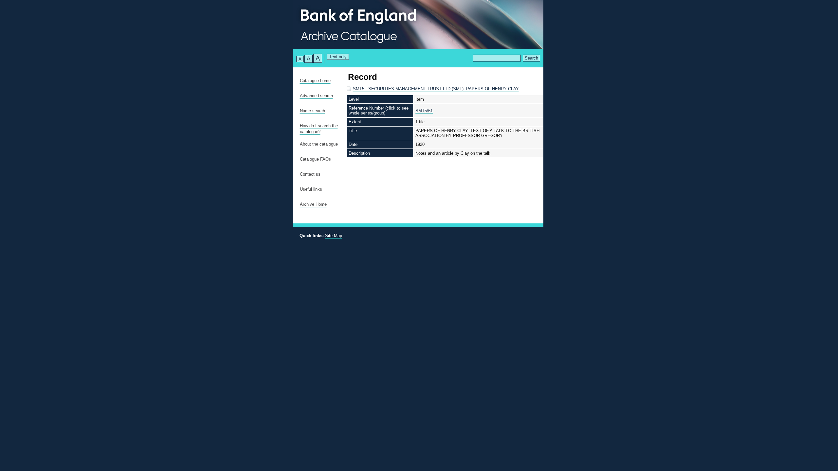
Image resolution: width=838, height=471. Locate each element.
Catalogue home (315, 80)
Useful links (311, 189)
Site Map (333, 235)
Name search (312, 110)
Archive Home (313, 204)
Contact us (310, 174)
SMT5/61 (424, 110)
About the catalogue (319, 144)
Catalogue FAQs (315, 159)
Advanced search (316, 95)
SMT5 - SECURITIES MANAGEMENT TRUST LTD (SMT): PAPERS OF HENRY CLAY (436, 88)
